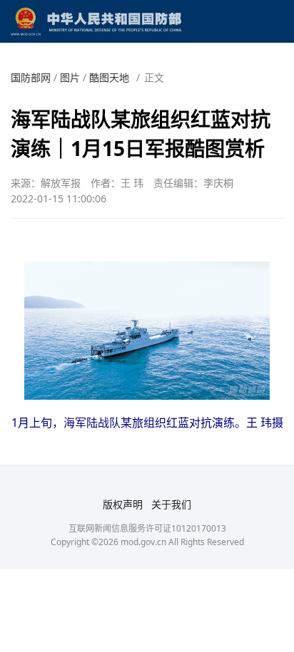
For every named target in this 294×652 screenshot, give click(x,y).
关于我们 (171, 504)
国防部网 (31, 77)
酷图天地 (109, 77)
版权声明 (123, 504)
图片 (70, 77)
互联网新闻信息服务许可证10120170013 (147, 528)
